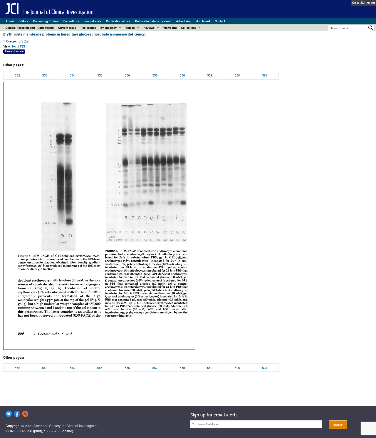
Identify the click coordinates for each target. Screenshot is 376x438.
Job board (203, 21)
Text (14, 46)
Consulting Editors (46, 21)
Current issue (67, 27)
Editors (23, 21)
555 (99, 75)
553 (44, 75)
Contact (220, 21)
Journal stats (92, 21)
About (10, 21)
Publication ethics (118, 21)
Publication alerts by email (153, 21)
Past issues (88, 27)
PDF (23, 46)
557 (155, 75)
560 (237, 75)
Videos (130, 27)
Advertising (183, 21)
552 (17, 75)
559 (209, 75)
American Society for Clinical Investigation (66, 425)
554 (72, 75)
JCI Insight (367, 2)
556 (127, 75)
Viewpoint (170, 27)
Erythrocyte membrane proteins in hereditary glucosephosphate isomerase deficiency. (74, 34)
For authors (71, 21)
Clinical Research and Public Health (29, 27)
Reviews (148, 27)
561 (264, 75)
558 (182, 75)
